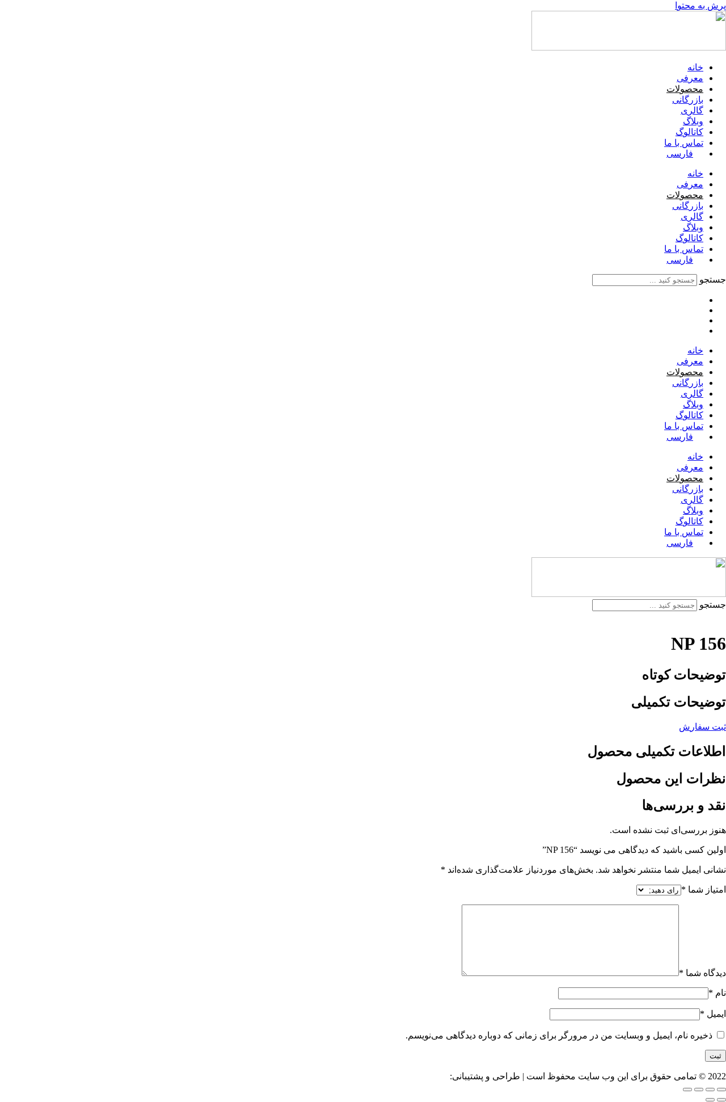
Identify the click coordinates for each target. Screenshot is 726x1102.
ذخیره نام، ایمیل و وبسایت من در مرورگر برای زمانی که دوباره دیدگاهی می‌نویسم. (559, 1035)
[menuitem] (684, 153)
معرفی (690, 78)
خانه (695, 67)
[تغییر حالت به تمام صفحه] (710, 1089)
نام (717, 993)
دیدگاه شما (702, 973)
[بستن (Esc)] (687, 1089)
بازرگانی (687, 99)
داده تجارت (427, 1076)
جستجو (712, 279)
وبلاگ (693, 121)
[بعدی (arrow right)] (710, 1099)
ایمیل (713, 1014)
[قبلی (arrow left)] (721, 1099)
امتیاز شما (703, 889)
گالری (692, 110)
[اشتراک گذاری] (698, 1089)
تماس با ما (683, 143)
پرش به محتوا (700, 5)
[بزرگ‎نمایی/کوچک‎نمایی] (721, 1089)
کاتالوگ (689, 132)
